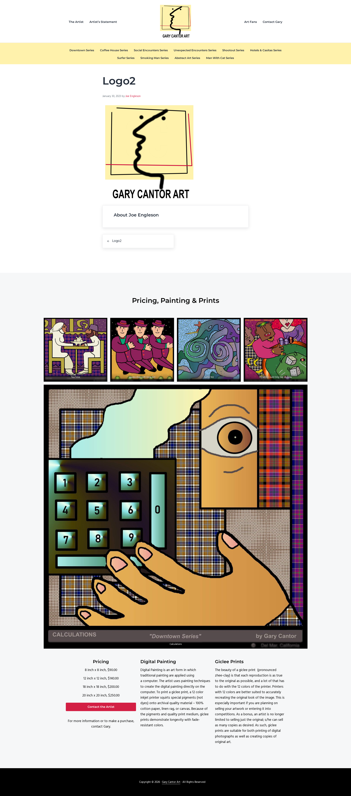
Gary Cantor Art (171, 782)
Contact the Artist (101, 707)
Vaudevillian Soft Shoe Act (142, 377)
